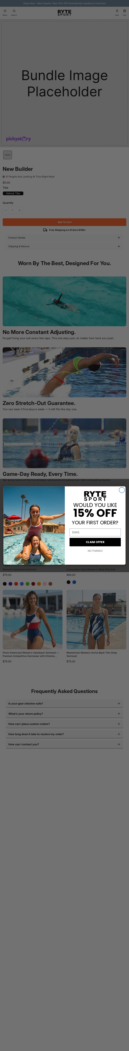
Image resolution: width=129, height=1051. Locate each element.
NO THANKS (95, 551)
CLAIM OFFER (95, 542)
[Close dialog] (122, 490)
